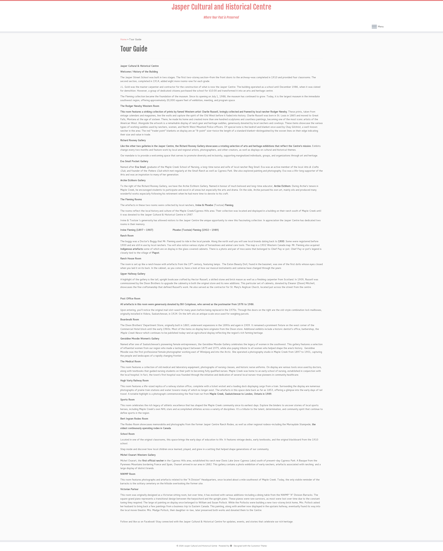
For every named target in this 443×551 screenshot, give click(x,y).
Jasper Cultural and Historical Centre (221, 7)
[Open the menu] (374, 26)
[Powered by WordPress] (231, 545)
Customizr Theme (259, 545)
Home (123, 39)
